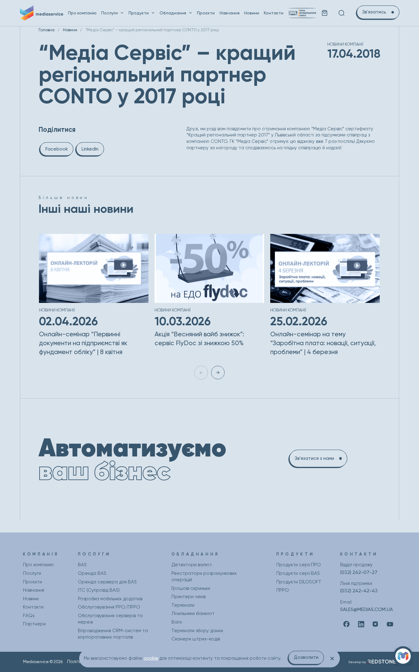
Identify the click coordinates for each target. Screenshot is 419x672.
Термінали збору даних (197, 630)
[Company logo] (41, 13)
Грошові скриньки (190, 588)
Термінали (182, 605)
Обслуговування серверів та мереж (110, 619)
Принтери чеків (188, 596)
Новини (251, 12)
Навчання (230, 12)
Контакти (273, 12)
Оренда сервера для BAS (107, 582)
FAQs (29, 615)
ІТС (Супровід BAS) (99, 590)
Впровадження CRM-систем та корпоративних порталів (113, 634)
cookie (151, 658)
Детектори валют (191, 564)
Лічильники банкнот (192, 613)
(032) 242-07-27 (358, 572)
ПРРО (282, 590)
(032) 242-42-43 (359, 591)
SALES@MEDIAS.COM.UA (366, 609)
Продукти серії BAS (298, 573)
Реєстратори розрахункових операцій (204, 576)
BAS (82, 564)
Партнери (34, 624)
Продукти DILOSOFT (298, 582)
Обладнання (173, 12)
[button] (218, 372)
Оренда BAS (92, 573)
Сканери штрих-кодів (195, 639)
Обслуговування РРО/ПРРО (109, 607)
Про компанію (82, 12)
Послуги (109, 12)
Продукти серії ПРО (298, 564)
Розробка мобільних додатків (110, 598)
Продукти (139, 12)
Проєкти (206, 12)
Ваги (176, 622)
